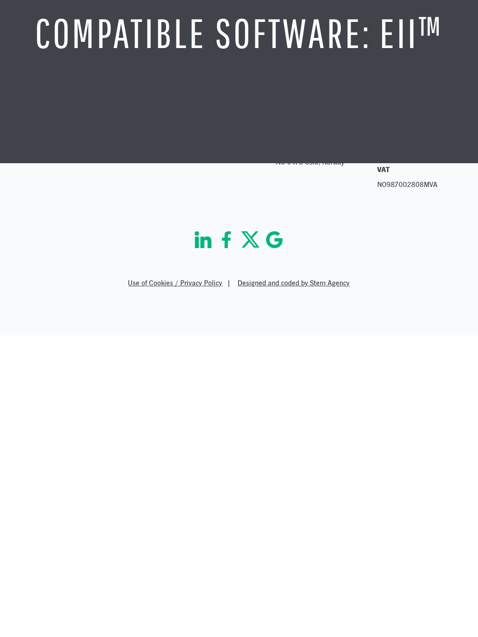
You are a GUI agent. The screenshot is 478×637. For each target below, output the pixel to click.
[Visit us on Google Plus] (274, 239)
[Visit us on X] (250, 239)
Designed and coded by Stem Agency (294, 282)
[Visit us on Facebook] (226, 239)
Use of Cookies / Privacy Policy (175, 282)
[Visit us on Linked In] (203, 239)
